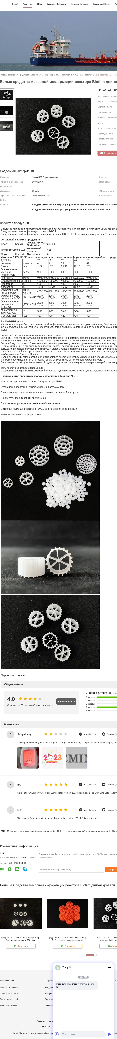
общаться (22, 946)
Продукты (27, 4)
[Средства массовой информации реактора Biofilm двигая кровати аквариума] (67, 913)
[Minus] (109, 967)
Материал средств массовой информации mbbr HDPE (34, 831)
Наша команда (51, 1005)
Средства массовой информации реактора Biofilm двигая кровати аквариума (67, 938)
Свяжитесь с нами (101, 4)
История (48, 993)
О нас (39, 4)
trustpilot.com (90, 734)
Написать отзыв (66, 701)
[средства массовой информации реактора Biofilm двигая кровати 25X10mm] (21, 913)
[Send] (109, 1034)
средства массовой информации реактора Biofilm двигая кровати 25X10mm (20, 938)
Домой (15, 4)
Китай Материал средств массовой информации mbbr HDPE (41, 1033)
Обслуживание (51, 999)
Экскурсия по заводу (56, 4)
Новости (46, 1027)
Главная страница (45, 1021)
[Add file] (57, 1034)
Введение (49, 988)
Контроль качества (79, 4)
